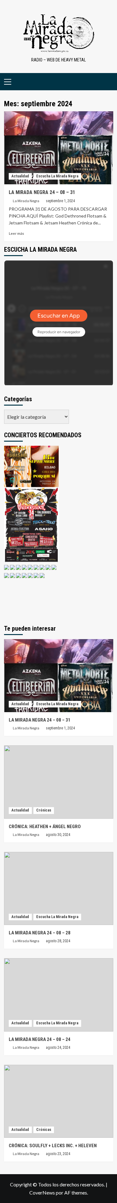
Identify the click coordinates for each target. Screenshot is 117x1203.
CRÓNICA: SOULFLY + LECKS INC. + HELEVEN (53, 1145)
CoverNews (42, 1192)
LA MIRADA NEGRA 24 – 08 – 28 (40, 933)
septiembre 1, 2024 (60, 201)
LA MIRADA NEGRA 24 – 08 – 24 (40, 1039)
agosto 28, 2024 (58, 941)
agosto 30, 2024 (58, 835)
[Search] (109, 81)
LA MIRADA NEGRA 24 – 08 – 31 (42, 192)
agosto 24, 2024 (58, 1047)
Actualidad (20, 176)
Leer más (16, 233)
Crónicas (43, 810)
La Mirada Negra (26, 200)
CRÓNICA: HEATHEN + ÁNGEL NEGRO (45, 826)
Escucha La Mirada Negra (57, 176)
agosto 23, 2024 (58, 1154)
